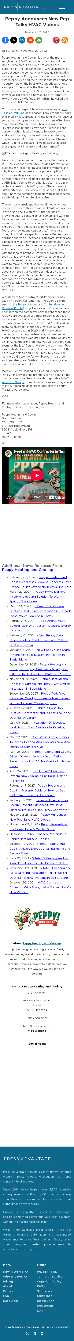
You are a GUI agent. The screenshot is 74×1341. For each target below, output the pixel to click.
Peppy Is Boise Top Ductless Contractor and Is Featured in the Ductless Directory (40, 713)
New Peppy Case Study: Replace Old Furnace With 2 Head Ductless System (38, 640)
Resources (11, 1301)
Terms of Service (50, 1276)
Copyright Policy (49, 1281)
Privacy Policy (47, 1272)
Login (41, 1310)
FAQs (41, 1286)
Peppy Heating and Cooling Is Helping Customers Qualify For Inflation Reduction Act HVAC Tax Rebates (40, 669)
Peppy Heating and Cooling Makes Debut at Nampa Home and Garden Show (39, 849)
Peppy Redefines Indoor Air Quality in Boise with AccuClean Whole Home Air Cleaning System (39, 698)
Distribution (11, 1291)
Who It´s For (12, 1276)
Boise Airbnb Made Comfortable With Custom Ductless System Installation (40, 626)
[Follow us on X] (27, 1333)
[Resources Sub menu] (21, 1301)
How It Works (13, 1272)
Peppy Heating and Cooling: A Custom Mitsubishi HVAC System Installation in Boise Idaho (40, 684)
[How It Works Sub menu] (26, 1271)
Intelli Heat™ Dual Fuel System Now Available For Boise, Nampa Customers (38, 776)
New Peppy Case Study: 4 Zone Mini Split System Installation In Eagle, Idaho (40, 655)
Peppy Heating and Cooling (27, 570)
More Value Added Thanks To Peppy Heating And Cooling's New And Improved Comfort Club (39, 742)
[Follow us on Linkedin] (42, 1333)
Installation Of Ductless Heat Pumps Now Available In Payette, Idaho (37, 728)
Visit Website (37, 1031)
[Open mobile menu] (62, 7)
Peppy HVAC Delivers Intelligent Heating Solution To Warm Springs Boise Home (37, 597)
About (7, 1286)
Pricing (8, 1281)
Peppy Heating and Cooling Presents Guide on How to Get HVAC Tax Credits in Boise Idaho (37, 790)
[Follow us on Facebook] (35, 1333)
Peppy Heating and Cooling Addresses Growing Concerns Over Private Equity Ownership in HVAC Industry (40, 582)
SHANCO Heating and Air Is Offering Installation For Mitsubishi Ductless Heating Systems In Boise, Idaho (40, 873)
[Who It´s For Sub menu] (25, 1276)
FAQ (6, 1296)
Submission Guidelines (45, 1293)
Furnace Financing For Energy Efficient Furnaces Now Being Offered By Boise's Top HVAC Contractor (39, 805)
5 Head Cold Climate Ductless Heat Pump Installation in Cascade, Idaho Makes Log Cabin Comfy (40, 611)
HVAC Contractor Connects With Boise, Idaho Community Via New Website (40, 887)
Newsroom (45, 1306)
